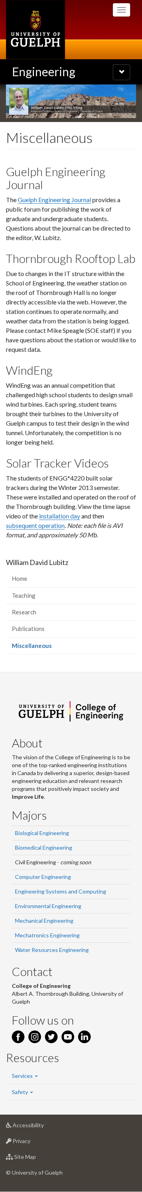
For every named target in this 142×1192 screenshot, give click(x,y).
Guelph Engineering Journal (54, 199)
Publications (28, 628)
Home (19, 578)
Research (24, 612)
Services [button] (23, 1075)
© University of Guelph (34, 1172)
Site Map (37, 1159)
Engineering (43, 71)
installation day (59, 516)
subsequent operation (35, 525)
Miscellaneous (43, 648)
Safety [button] (20, 1092)
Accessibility (40, 1127)
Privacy (33, 1143)
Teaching (24, 595)
